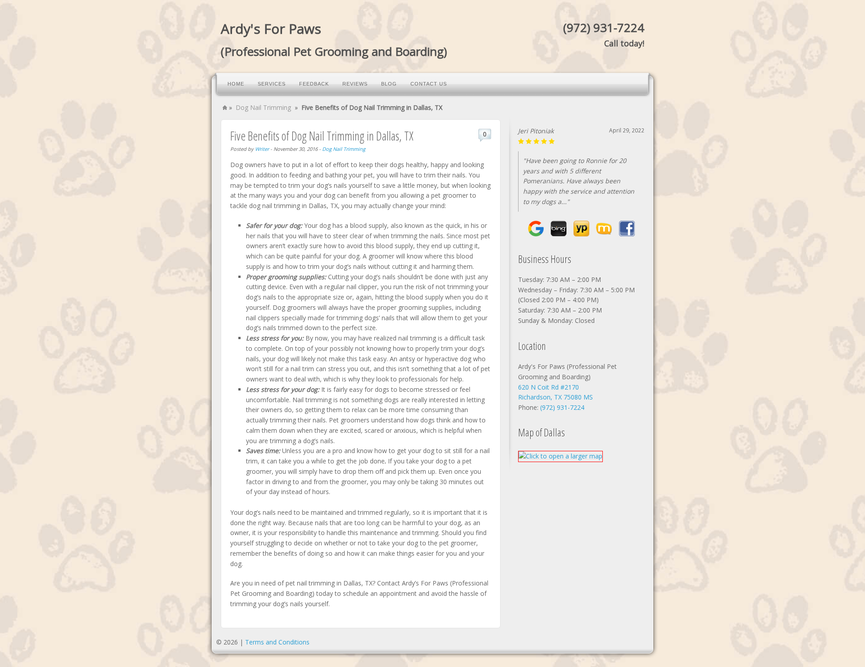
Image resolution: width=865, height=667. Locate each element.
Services (272, 83)
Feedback (314, 83)
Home (236, 83)
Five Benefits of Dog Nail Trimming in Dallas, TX (321, 135)
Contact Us (428, 83)
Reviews (355, 83)
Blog (389, 83)
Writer (262, 148)
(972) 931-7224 (603, 27)
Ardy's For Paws (271, 28)
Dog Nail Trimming (263, 107)
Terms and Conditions (277, 642)
